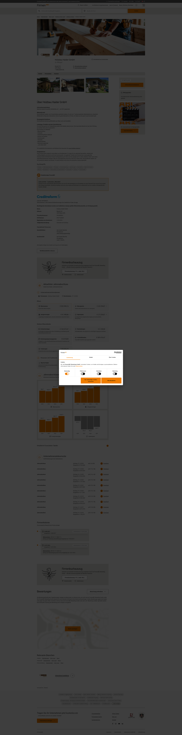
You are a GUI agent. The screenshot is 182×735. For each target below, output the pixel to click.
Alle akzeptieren (111, 380)
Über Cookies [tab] (112, 357)
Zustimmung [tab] (70, 357)
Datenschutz (79, 366)
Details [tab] (91, 357)
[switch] (83, 374)
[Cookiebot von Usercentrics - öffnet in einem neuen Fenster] (115, 353)
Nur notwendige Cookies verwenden (91, 380)
